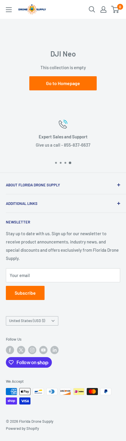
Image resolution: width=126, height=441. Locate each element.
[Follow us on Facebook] (10, 350)
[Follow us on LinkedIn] (54, 350)
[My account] (103, 9)
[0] (115, 9)
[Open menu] (9, 9)
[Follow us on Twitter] (21, 350)
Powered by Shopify (22, 428)
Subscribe (25, 293)
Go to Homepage (63, 83)
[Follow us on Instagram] (32, 350)
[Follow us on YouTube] (43, 350)
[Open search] (92, 9)
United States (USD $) (27, 320)
